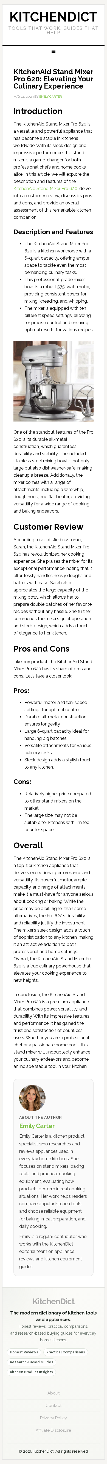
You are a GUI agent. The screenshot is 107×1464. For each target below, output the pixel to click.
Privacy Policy (53, 1417)
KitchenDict (53, 1302)
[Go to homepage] (53, 25)
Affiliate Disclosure (53, 1430)
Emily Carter (37, 1125)
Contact (53, 1405)
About (53, 1393)
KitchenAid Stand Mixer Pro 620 (45, 188)
